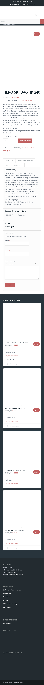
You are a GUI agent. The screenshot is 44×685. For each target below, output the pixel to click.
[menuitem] (16, 1)
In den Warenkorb (25, 141)
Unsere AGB (7, 593)
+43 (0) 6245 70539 (14, 5)
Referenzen (7, 623)
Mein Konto (16, 1)
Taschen (33, 148)
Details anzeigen (13, 364)
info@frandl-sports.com (28, 5)
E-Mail (7, 251)
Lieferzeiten (7, 607)
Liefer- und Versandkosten (12, 590)
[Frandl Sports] (18, 15)
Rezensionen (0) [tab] (17, 165)
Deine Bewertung (10, 261)
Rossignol (27, 148)
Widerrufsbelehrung (10, 604)
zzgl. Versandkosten (26, 100)
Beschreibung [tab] (9, 160)
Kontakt (24, 1)
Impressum (7, 597)
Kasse (30, 1)
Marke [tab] (7, 165)
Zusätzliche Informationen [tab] (25, 160)
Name (7, 241)
